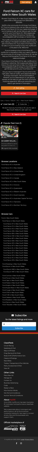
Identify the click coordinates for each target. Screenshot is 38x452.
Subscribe (23, 104)
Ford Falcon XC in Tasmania (10, 202)
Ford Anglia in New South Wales (13, 285)
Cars (2, 100)
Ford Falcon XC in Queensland (11, 188)
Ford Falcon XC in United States (12, 171)
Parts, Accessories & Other (13, 366)
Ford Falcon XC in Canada (10, 178)
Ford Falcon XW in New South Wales (15, 236)
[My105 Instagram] (21, 443)
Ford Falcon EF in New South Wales (15, 253)
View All (6, 368)
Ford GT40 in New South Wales (13, 292)
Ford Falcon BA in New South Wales (15, 233)
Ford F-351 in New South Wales (12, 295)
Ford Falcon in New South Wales (13, 221)
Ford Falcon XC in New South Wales (13, 181)
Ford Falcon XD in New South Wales (15, 243)
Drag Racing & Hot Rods (12, 353)
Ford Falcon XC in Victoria (10, 185)
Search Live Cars (20, 93)
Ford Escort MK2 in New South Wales (16, 269)
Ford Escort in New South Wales (13, 266)
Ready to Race (9, 388)
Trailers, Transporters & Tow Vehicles (16, 363)
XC (18, 100)
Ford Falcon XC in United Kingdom (13, 175)
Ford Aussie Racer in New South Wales (15, 288)
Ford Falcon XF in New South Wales (15, 246)
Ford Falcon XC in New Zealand (12, 168)
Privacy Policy (29, 439)
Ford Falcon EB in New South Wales (15, 241)
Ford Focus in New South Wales (13, 278)
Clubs (6, 385)
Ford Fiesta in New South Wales (13, 283)
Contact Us (7, 380)
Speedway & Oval (10, 348)
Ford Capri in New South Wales (13, 280)
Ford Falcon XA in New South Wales (15, 255)
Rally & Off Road (9, 351)
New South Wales (27, 100)
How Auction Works (11, 390)
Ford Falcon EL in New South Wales (15, 248)
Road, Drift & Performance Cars (14, 356)
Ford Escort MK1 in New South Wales (16, 272)
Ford (7, 100)
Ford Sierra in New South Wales (13, 302)
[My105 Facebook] (17, 443)
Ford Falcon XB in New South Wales (15, 231)
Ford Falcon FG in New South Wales (15, 226)
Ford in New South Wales (10, 218)
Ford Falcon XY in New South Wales (15, 224)
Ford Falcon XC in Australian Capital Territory (16, 198)
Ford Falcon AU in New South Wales (15, 229)
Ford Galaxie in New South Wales (13, 297)
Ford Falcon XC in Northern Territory (13, 205)
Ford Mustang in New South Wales (14, 264)
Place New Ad (8, 375)
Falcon (13, 100)
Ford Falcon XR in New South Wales (15, 260)
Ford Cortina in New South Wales (13, 276)
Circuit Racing (9, 346)
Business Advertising (11, 383)
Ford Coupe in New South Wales (13, 290)
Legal (22, 439)
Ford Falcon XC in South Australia (12, 195)
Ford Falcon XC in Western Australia (13, 192)
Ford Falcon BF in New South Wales (15, 238)
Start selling (26, 2)
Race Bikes (7, 361)
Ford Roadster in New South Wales (14, 300)
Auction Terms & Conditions (13, 395)
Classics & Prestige (10, 358)
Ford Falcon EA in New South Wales (15, 250)
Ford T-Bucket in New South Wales (14, 305)
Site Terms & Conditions (12, 393)
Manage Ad (8, 378)
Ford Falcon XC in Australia (10, 164)
